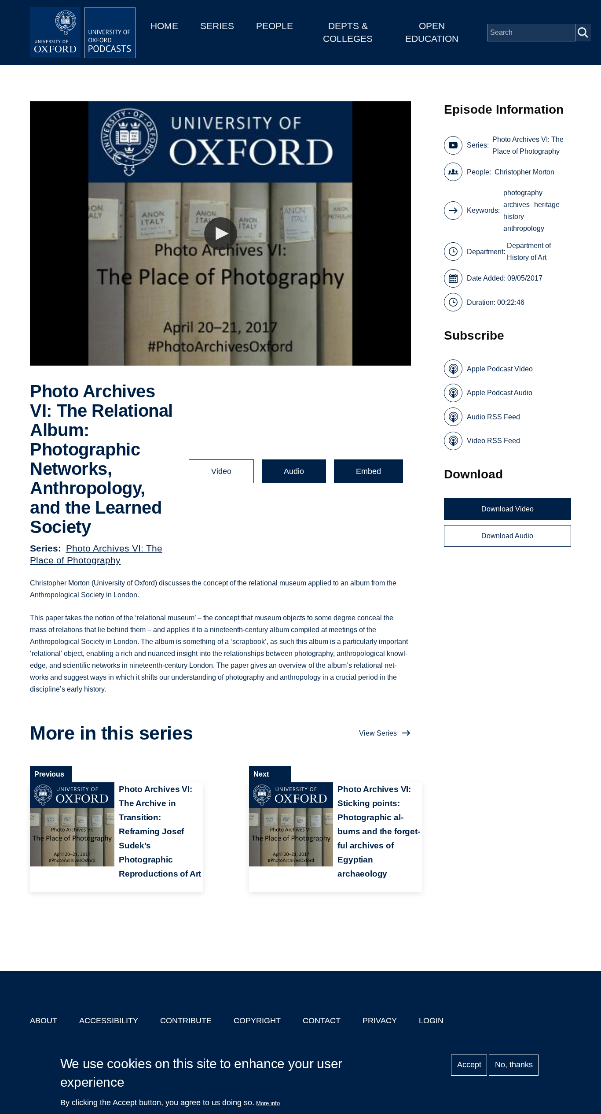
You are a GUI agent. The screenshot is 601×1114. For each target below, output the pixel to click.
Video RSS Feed (493, 440)
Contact (322, 1020)
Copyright (257, 1020)
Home (164, 26)
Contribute (186, 1020)
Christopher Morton (524, 172)
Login (431, 1020)
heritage (547, 204)
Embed (368, 471)
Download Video (507, 509)
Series (217, 26)
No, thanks (514, 1065)
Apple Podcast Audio (499, 392)
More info (268, 1103)
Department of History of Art (529, 251)
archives (516, 204)
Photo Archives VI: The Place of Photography (528, 145)
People (274, 26)
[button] (220, 233)
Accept (469, 1065)
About (43, 1020)
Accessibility (108, 1020)
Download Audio (507, 536)
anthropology (523, 228)
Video (221, 471)
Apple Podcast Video (500, 369)
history (513, 216)
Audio (294, 471)
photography (522, 192)
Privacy (380, 1020)
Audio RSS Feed (493, 417)
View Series (378, 733)
